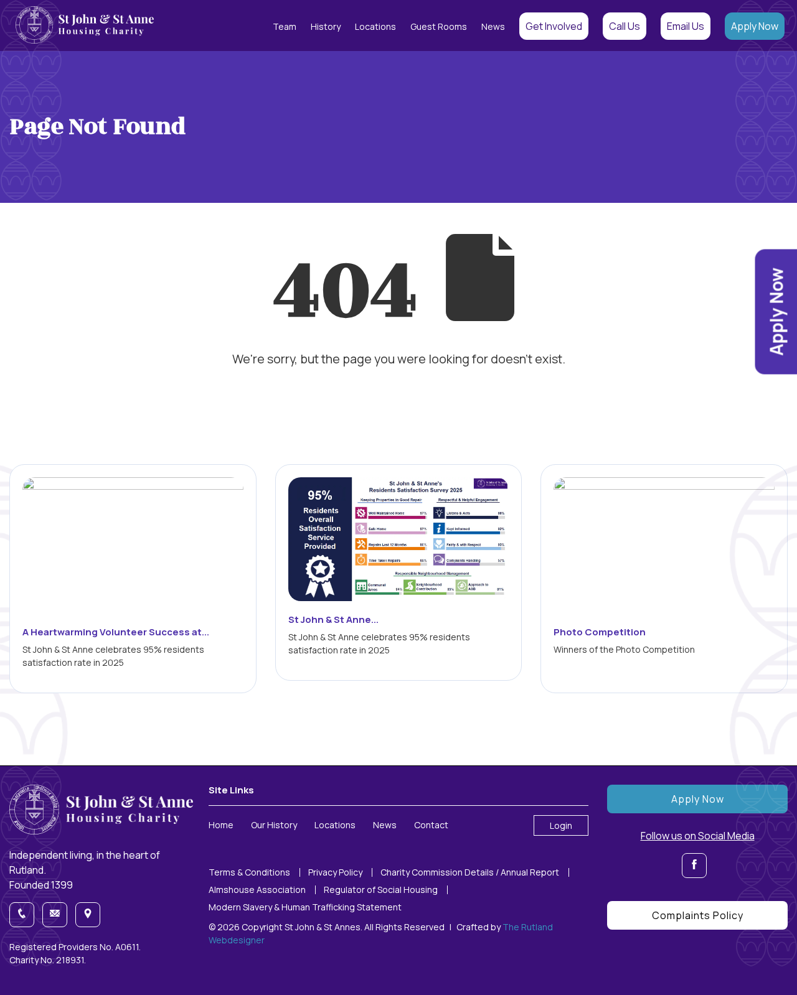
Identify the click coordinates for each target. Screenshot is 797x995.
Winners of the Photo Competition (624, 649)
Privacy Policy (335, 872)
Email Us (685, 26)
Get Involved (554, 26)
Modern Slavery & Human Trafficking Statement (305, 907)
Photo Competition (600, 631)
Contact (431, 825)
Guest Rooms (438, 26)
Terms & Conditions (249, 872)
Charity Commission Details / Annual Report (469, 872)
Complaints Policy (697, 915)
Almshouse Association (257, 889)
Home (221, 825)
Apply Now (754, 26)
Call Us (624, 26)
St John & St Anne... (333, 619)
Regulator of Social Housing (381, 889)
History (326, 26)
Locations (375, 26)
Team (284, 26)
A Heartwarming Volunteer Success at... (115, 631)
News (493, 26)
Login (561, 825)
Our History (274, 825)
